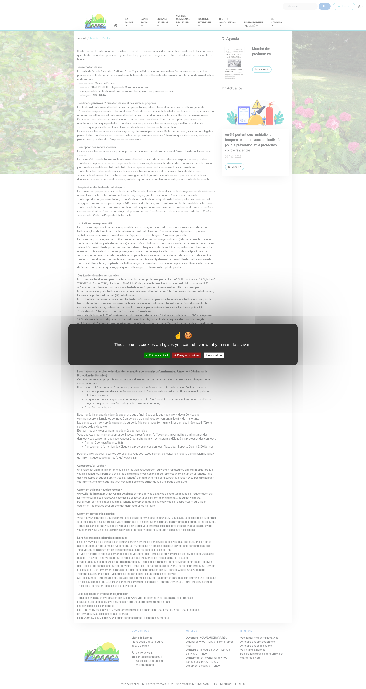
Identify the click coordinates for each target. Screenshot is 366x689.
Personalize (213, 355)
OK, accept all (158, 355)
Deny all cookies (188, 355)
